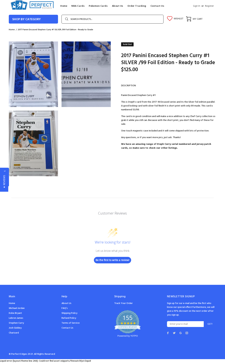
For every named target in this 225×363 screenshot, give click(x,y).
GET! (210, 324)
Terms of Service (71, 323)
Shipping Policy (69, 313)
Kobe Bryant (15, 313)
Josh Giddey (15, 328)
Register (209, 6)
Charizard (14, 333)
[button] (4, 181)
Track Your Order (123, 303)
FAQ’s (65, 308)
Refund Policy (69, 318)
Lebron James (16, 318)
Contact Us (67, 328)
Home (12, 29)
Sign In (196, 6)
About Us (66, 303)
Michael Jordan (17, 308)
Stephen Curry (16, 323)
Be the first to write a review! (112, 260)
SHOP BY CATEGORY (26, 19)
